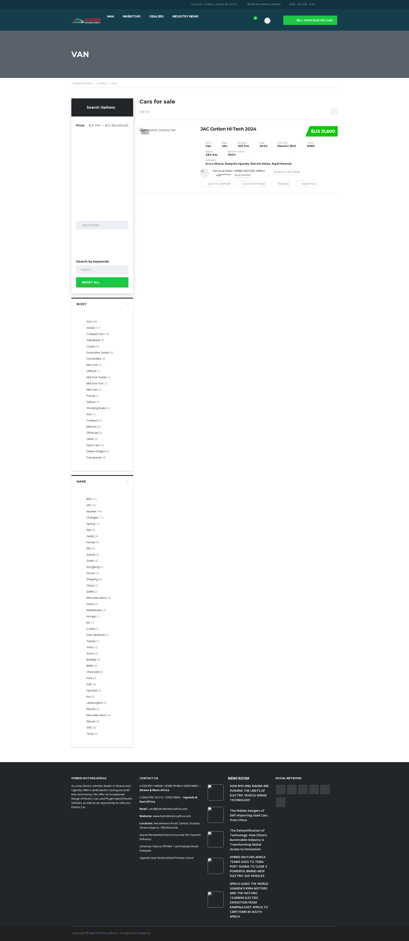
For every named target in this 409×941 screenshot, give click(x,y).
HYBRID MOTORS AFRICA (249, 171)
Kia (90, 696)
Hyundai (93, 690)
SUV (91, 321)
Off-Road (94, 433)
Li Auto (92, 629)
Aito (90, 530)
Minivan (93, 426)
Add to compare (219, 184)
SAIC (91, 727)
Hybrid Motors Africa (103, 933)
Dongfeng (94, 567)
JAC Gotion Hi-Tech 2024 (228, 129)
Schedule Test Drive (287, 172)
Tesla (91, 734)
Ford (91, 678)
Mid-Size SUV (96, 383)
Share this (308, 184)
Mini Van (93, 389)
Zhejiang (93, 579)
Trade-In (283, 184)
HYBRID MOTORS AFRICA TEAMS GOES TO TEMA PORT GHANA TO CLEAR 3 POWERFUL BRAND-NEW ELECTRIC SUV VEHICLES (248, 866)
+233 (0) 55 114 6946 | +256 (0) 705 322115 (214, 4)
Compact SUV (97, 334)
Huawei (93, 511)
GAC (91, 684)
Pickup (92, 396)
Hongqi (92, 616)
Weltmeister (96, 610)
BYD (91, 499)
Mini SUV (93, 365)
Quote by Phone (254, 184)
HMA (110, 16)
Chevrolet (94, 672)
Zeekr (92, 561)
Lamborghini (96, 703)
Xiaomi (92, 554)
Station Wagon (97, 451)
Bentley (93, 659)
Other (92, 439)
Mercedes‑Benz (98, 598)
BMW (91, 666)
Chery (92, 585)
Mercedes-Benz (98, 715)
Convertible (95, 359)
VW (91, 505)
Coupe (92, 346)
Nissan (92, 721)
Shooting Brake (98, 408)
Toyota (92, 641)
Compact (93, 420)
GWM (91, 591)
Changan (94, 517)
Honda (92, 542)
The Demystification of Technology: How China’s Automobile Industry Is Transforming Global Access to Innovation (248, 839)
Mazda (92, 709)
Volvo (91, 647)
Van (90, 414)
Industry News (185, 16)
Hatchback (95, 340)
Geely (92, 536)
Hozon (92, 573)
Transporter (96, 457)
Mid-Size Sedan (98, 377)
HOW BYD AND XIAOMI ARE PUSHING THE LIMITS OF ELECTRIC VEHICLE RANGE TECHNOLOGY (249, 793)
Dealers (157, 16)
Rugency (144, 933)
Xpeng (93, 524)
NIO (90, 548)
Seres (92, 604)
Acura (92, 653)
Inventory (132, 16)
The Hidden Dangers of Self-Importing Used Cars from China (249, 815)
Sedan (93, 328)
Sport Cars (95, 445)
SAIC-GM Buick (97, 635)
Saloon (92, 402)
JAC (90, 622)
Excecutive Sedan (99, 352)
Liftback (93, 371)
